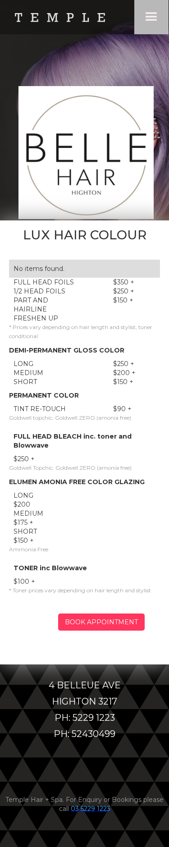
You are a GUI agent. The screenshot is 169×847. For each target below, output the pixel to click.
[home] (61, 17)
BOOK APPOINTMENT (101, 622)
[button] (151, 17)
